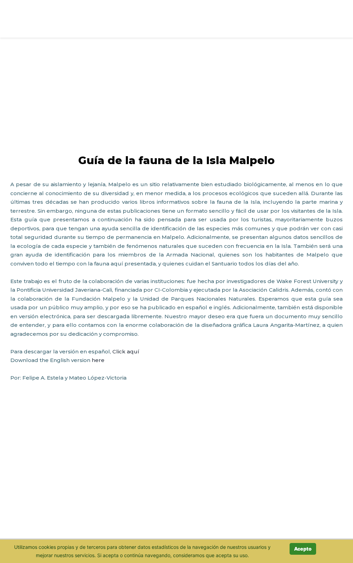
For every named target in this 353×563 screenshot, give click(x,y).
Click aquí (125, 351)
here (98, 360)
